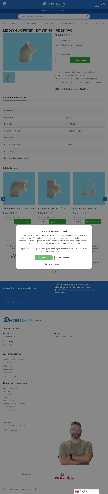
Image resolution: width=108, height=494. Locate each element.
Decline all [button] (63, 257)
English (83, 491)
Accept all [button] (44, 257)
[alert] (54, 247)
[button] (54, 264)
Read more (64, 251)
